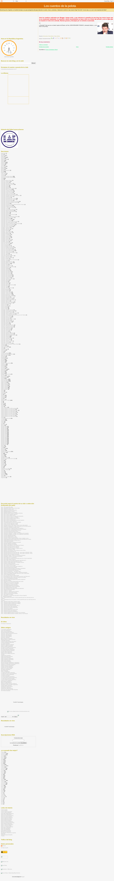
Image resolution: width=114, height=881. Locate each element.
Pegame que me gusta (6, 451)
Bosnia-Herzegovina (5, 170)
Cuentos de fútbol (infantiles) (7, 354)
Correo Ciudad (4, 809)
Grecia (2, 391)
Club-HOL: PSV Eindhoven (6, 287)
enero (2, 755)
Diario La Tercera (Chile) (6, 825)
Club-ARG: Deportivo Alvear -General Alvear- (10, 195)
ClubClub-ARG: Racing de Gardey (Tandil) (10, 344)
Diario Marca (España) (6, 827)
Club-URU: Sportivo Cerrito (6, 341)
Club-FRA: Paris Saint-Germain (7, 284)
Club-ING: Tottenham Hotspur (7, 301)
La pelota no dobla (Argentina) (7, 674)
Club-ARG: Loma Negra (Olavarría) (8, 209)
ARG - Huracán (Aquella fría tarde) (8, 535)
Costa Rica (3, 350)
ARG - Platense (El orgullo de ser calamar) (10, 547)
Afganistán (3, 153)
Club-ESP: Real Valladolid (6, 275)
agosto (2, 764)
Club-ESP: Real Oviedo (6, 273)
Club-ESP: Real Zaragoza (6, 276)
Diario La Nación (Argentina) (7, 824)
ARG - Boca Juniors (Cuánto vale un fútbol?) (10, 518)
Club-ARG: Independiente (6, 205)
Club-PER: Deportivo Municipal (7, 318)
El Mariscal (3, 364)
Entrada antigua (109, 46)
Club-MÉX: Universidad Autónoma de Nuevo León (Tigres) (13, 314)
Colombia (3, 345)
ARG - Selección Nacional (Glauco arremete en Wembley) (13, 568)
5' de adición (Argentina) (6, 629)
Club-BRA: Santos (5, 241)
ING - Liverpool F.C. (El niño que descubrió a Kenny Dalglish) (14, 595)
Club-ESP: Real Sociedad (6, 274)
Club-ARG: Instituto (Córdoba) (7, 206)
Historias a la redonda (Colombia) (8, 664)
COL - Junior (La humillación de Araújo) (9, 578)
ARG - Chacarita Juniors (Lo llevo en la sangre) (11, 522)
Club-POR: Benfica (5, 322)
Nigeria (2, 445)
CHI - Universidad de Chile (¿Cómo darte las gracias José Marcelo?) (15, 576)
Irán (2, 402)
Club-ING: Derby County (6, 291)
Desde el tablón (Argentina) (7, 646)
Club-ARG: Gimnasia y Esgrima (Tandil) (9, 202)
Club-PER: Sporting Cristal (6, 320)
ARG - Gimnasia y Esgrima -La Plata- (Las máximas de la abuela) (15, 533)
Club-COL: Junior (4, 253)
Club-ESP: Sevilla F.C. (5, 277)
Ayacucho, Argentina (9, 56)
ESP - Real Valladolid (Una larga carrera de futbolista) (12, 588)
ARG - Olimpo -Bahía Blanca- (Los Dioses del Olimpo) (12, 545)
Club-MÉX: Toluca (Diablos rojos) (8, 313)
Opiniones (3, 448)
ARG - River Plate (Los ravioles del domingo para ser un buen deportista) (16, 558)
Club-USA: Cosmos (5, 342)
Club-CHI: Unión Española (6, 248)
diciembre (3, 754)
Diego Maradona (4, 355)
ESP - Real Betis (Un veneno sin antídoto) (10, 583)
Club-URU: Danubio (5, 332)
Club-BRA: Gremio (5, 238)
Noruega (3, 446)
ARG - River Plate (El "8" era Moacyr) (9, 557)
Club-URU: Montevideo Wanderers (8, 335)
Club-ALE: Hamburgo (5, 181)
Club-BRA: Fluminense (6, 237)
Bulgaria (3, 172)
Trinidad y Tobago (5, 469)
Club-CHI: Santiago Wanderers (7, 247)
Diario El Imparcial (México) (7, 817)
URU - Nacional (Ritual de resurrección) (9, 609)
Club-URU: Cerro (4, 331)
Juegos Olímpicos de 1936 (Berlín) (8, 411)
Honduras (3, 396)
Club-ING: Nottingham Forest (7, 297)
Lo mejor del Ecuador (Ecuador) (8, 678)
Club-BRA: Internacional (6, 239)
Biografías (3, 168)
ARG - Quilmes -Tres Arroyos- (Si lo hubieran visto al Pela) (13, 550)
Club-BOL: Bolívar (5, 230)
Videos (2, 475)
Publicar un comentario (43, 44)
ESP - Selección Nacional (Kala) (8, 589)
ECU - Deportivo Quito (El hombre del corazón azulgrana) (13, 579)
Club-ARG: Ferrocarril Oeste (7, 200)
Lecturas (3, 420)
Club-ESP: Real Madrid (6, 271)
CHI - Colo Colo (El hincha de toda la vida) (10, 575)
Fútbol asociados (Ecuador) (7, 656)
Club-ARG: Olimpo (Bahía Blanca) (8, 211)
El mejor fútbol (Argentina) (6, 651)
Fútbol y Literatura (5, 386)
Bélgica (2, 167)
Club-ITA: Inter (4, 304)
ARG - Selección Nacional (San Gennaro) (10, 570)
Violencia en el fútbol (5, 476)
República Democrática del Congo (8, 458)
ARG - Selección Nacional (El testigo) (9, 567)
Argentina (3, 162)
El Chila (2, 359)
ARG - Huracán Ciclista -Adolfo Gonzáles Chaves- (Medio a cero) (14, 538)
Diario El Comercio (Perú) (6, 816)
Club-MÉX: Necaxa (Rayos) (7, 311)
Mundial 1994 (4, 440)
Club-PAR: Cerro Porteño (6, 315)
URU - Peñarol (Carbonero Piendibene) (9, 611)
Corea (2, 348)
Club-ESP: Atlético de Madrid (7, 262)
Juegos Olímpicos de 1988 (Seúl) (8, 415)
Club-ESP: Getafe (4, 268)
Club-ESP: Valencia (5, 279)
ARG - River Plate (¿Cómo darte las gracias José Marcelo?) (13, 560)
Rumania (3, 459)
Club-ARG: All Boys (5, 182)
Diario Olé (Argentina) (5, 828)
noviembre (3, 753)
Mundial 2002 (4, 442)
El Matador (3, 365)
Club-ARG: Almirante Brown (7, 183)
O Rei (2, 447)
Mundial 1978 (4, 436)
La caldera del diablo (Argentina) (8, 672)
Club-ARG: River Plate (5, 218)
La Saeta (3, 419)
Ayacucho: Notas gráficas (6, 636)
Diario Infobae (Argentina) (6, 823)
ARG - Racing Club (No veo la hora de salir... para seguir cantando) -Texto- (16, 552)
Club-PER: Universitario (6, 321)
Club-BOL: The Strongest (6, 231)
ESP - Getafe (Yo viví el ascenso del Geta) (10, 582)
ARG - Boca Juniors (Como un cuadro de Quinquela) (12, 516)
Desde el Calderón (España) (7, 645)
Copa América (4, 346)
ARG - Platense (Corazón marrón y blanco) (10, 546)
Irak (2, 401)
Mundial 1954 (4, 430)
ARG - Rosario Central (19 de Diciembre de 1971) (11, 561)
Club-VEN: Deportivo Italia (6, 343)
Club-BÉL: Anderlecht (5, 227)
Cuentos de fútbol (4, 353)
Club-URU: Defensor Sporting (7, 333)
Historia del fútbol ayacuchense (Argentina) (10, 663)
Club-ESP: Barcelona (5, 263)
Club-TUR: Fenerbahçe (6, 329)
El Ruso (2, 366)
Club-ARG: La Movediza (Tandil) (8, 207)
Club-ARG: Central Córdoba (7, 190)
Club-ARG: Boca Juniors (6, 189)
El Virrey (3, 368)
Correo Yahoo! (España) (6, 812)
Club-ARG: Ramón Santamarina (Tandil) (9, 216)
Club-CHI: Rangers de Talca (7, 246)
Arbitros (2, 160)
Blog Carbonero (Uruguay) (6, 638)
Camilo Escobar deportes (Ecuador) (8, 641)
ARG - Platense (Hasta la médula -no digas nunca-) (12, 548)
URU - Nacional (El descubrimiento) (8, 604)
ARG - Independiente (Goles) (7, 541)
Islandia (2, 403)
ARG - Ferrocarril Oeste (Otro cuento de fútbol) (10, 532)
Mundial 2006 (4, 443)
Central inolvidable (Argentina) (7, 642)
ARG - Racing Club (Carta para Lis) (8, 551)
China (2, 179)
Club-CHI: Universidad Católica (7, 249)
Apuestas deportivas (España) (7, 632)
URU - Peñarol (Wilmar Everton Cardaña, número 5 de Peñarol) (14, 613)
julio (2, 763)
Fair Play (3, 375)
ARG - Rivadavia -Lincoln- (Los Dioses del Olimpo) (11, 556)
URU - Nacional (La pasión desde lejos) (9, 607)
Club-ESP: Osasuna (5, 269)
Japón (2, 406)
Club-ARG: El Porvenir (5, 197)
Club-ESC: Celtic (4, 260)
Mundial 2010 (4, 444)
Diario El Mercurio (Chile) (6, 818)
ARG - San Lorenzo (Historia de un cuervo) (10, 564)
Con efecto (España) (5, 643)
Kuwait (2, 417)
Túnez (2, 470)
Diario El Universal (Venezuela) (7, 822)
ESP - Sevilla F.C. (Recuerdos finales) (9, 592)
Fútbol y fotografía (5, 384)
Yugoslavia (3, 477)
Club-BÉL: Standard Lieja (6, 228)
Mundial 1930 (4, 426)
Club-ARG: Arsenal (5, 185)
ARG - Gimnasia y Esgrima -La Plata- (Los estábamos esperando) (15, 534)
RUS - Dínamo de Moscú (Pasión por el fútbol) (10, 602)
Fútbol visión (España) (5, 660)
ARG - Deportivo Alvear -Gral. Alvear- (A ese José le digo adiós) (14, 525)
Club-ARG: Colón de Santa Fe (7, 193)
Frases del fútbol (4, 380)
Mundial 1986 (4, 438)
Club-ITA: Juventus (5, 305)
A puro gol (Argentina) (5, 630)
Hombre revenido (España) (6, 666)
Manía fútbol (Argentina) (6, 681)
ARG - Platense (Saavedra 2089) (8, 549)
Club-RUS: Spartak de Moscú (7, 326)
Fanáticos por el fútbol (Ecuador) (8, 653)
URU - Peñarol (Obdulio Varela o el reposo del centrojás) (13, 612)
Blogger (22, 876)
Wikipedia (3, 833)
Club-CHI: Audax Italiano (6, 242)
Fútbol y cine (3, 382)
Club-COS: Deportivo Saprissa (7, 255)
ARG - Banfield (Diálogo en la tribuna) (9, 512)
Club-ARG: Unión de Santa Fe (7, 225)
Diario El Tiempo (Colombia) (7, 821)
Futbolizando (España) (6, 655)
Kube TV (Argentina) (5, 671)
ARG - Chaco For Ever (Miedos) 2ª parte (9, 524)
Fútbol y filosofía (4, 383)
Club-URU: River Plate (6, 339)
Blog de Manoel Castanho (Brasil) (8, 639)
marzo (2, 758)
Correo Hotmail (4, 810)
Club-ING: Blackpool (5, 289)
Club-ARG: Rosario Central (6, 219)
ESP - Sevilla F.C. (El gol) (6, 590)
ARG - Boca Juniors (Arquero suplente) (9, 514)
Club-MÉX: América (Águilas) (7, 309)
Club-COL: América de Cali (6, 251)
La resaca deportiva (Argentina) (7, 676)
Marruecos (3, 424)
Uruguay (3, 473)
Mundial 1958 (4, 431)
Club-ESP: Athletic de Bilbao (7, 261)
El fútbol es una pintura (6, 363)
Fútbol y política (4, 388)
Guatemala (3, 392)
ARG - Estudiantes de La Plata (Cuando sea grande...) (12, 528)
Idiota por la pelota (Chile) (6, 668)
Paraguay (3, 450)
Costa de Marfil (4, 349)
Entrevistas (3, 370)
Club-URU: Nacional (5, 336)
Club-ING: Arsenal (5, 288)
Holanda (3, 395)
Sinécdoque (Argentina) (6, 687)
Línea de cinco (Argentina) (6, 680)
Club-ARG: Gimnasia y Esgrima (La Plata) (10, 201)
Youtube (2, 835)
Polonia (2, 455)
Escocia (2, 371)
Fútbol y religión (4, 389)
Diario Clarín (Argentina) (6, 814)
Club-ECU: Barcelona (5, 256)
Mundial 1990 (4, 439)
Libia (2, 423)
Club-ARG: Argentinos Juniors (7, 184)
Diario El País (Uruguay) (6, 820)
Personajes (3, 452)
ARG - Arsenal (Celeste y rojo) (7, 509)
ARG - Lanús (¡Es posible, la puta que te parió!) (11, 542)
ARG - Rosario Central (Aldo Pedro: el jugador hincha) (12, 562)
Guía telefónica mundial (6, 830)
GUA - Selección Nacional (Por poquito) (9, 593)
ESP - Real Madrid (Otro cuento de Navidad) (10, 586)
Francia (2, 378)
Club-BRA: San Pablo (5, 240)
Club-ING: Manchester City (6, 294)
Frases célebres (57, 36)
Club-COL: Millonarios (5, 254)
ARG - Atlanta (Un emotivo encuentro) (9, 510)
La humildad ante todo (5, 418)
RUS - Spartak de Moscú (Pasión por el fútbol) (10, 603)
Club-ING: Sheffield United (6, 298)
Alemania (3, 155)
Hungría (2, 397)
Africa (2, 154)
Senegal (3, 461)
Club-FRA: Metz (4, 281)
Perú (2, 453)
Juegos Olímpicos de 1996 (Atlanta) (8, 416)
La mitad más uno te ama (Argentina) (9, 673)
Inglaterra (3, 399)
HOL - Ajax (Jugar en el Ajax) (7, 594)
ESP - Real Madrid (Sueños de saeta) (9, 587)
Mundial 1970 (4, 434)
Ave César (3, 166)
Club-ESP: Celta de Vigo (6, 265)
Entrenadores (45, 36)
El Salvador (3, 367)
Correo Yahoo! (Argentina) (6, 811)
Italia (2, 404)
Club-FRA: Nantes (5, 283)
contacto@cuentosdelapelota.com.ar (8, 69)
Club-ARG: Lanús (4, 208)
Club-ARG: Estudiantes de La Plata (8, 198)
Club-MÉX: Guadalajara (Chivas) (8, 310)
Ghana (2, 390)
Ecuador (3, 357)
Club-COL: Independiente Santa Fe (8, 252)
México (2, 425)
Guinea (2, 393)
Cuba (2, 352)
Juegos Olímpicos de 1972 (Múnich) (8, 414)
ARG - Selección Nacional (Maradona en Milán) (11, 569)
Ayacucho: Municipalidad (6, 635)
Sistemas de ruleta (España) (7, 688)
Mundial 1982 (4, 437)
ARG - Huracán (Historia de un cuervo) (9, 537)
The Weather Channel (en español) (8, 832)
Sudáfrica (3, 464)
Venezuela (3, 474)
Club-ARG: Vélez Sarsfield (6, 226)
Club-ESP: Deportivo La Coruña (8, 266)
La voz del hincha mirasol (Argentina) (9, 677)
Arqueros (3, 163)
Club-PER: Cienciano (5, 317)
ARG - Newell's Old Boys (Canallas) (8, 543)
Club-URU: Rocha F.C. (6, 340)
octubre (2, 752)
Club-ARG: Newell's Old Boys (7, 210)
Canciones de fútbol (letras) (7, 176)
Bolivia (2, 169)
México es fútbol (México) (6, 682)
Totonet (4, 845)
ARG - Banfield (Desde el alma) (7, 511)
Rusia (2, 460)
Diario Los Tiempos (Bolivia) (7, 826)
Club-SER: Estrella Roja (6, 328)
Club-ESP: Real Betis (5, 270)
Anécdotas (3, 157)
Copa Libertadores (5, 347)
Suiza (2, 466)
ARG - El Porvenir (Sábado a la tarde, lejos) (10, 527)
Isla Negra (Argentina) (5, 669)
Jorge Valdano (4, 407)
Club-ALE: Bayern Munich (6, 180)
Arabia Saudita (4, 159)
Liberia (2, 422)
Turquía (2, 471)
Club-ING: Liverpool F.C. (6, 293)
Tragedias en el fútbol (5, 468)
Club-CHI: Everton (5, 244)
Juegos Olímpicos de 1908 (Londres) (9, 408)
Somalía (2, 463)
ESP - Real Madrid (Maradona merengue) (10, 585)
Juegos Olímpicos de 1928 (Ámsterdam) (9, 410)
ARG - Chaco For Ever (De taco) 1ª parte (9, 523)
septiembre (3, 765)
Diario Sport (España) (5, 829)
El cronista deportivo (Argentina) (8, 649)
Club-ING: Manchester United (7, 295)
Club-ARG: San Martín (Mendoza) (8, 222)
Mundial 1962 (4, 432)
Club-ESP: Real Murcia (6, 272)
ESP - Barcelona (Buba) (6, 580)
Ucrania (2, 472)
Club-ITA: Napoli (4, 307)
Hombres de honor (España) (7, 667)
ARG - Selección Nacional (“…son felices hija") (11, 571)
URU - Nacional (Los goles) (7, 608)
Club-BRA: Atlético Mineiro (6, 232)
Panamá (3, 449)
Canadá (2, 175)
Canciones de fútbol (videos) (7, 177)
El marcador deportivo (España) (7, 650)
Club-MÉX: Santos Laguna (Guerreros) (9, 312)
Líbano (2, 421)
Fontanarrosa (4, 377)
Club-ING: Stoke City (5, 300)
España (2, 373)
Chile (2, 178)
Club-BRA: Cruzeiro (5, 235)
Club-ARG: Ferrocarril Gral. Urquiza (8, 199)
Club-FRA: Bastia (4, 280)
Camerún (3, 174)
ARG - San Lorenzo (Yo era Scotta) (8, 565)
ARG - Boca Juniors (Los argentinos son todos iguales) (12, 520)
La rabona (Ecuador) (5, 675)
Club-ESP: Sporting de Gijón (7, 278)
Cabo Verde (3, 173)
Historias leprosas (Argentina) (7, 665)
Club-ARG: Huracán (5, 203)
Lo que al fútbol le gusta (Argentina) (8, 679)
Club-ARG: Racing (5, 215)
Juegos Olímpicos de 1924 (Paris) (8, 409)
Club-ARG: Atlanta (5, 186)
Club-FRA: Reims (4, 285)
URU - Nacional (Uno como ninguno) (9, 610)
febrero (2, 757)
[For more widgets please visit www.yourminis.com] (18, 711)
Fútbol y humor (4, 385)
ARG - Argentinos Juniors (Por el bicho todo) (10, 508)
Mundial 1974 (4, 435)
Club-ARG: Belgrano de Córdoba (8, 188)
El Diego (3, 360)
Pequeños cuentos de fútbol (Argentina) (9, 684)
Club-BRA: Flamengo (5, 236)
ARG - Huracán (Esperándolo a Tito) (8, 536)
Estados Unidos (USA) (5, 374)
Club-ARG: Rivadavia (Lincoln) (7, 217)
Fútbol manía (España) (6, 657)
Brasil (2, 171)
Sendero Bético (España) (6, 685)
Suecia (2, 465)
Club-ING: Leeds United (6, 292)
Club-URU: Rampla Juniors (7, 338)
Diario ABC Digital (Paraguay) (7, 813)
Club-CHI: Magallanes (5, 245)
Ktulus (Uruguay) (4, 670)
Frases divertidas (4, 381)
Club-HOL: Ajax (4, 286)
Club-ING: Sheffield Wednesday (7, 299)
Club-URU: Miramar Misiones (7, 334)
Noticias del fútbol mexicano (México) (9, 683)
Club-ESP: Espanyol (5, 267)
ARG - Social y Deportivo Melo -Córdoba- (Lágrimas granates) (14, 572)
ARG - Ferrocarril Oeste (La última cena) (9, 531)
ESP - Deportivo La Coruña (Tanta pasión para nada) (12, 581)
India (2, 398)
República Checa (4, 457)
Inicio (77, 46)
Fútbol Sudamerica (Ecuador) (7, 659)
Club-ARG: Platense (5, 212)
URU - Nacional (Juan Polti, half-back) (9, 606)
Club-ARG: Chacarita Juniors (7, 191)
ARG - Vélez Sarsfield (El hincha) (8, 574)
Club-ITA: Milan (4, 306)
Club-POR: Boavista (5, 323)
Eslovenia (3, 372)
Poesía (2, 454)
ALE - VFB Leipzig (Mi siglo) (7, 507)
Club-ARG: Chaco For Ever (6, 192)
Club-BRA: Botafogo (5, 233)
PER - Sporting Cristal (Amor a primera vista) (10, 601)
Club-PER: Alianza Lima (6, 316)
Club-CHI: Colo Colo (5, 243)
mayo (2, 760)
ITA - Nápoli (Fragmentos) (6, 596)
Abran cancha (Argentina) (6, 631)
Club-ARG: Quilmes (5, 213)
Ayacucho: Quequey (5, 637)
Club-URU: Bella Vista (5, 330)
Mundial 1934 (4, 427)
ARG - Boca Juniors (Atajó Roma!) (8, 515)
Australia (3, 164)
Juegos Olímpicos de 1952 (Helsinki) (9, 412)
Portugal (3, 456)
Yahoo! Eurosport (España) (6, 834)
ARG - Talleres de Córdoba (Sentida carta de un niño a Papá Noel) (15, 573)
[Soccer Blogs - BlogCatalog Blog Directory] (10, 873)
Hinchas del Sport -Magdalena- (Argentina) (10, 662)
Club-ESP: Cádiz (4, 264)
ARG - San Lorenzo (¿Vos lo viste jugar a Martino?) (11, 566)
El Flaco (2, 362)
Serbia (2, 462)
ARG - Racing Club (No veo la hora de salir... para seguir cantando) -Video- (17, 553)
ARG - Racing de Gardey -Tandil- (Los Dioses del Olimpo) (13, 555)
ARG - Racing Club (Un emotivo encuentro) (10, 554)
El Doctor (3, 361)
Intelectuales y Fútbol (5, 400)
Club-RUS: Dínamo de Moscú (7, 325)
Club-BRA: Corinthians (6, 234)
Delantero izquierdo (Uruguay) (7, 644)
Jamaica (3, 405)
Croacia (2, 351)
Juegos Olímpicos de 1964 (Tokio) (8, 413)
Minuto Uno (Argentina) (6, 831)
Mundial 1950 (4, 429)
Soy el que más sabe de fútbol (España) (9, 689)
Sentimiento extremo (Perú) (7, 686)
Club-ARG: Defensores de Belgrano (8, 194)
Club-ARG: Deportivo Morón (7, 196)
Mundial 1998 (4, 441)
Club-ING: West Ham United (7, 302)
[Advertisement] (67, 15)
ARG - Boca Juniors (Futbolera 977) (8, 519)
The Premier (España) (5, 690)
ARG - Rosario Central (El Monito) (8, 563)
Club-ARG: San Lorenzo (6, 220)
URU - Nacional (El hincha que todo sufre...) (10, 605)
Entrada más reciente (44, 46)
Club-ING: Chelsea (5, 290)
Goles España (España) (6, 661)
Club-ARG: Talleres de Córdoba (7, 224)
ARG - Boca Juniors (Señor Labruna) (9, 521)
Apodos (2, 158)
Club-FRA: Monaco (5, 282)
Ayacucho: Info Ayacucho (6, 634)
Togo (2, 467)
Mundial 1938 (4, 428)
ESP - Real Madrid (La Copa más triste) (9, 584)
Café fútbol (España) (5, 640)
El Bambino (3, 358)
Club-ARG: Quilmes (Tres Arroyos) (8, 214)
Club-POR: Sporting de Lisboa (7, 324)
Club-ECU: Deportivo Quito (6, 257)
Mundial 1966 (4, 433)
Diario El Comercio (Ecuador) (7, 815)
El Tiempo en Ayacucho (6, 623)
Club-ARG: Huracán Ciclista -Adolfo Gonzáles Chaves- (12, 204)
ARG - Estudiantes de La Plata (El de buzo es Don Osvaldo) (13, 529)
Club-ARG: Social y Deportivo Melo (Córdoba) (10, 223)
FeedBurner (20, 745)
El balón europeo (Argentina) (7, 648)
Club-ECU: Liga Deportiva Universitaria (9, 259)
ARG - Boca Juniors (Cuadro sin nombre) (9, 517)
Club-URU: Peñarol (5, 337)
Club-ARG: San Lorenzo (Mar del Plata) (9, 221)
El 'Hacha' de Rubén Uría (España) (8, 647)
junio (2, 762)
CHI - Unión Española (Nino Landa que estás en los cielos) (13, 577)
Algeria (2, 156)
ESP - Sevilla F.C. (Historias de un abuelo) (10, 591)
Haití (2, 394)
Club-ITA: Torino (4, 308)
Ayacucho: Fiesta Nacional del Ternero (9, 633)
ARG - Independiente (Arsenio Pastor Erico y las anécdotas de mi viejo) (16, 539)
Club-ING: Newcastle (5, 296)
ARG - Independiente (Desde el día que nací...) (11, 540)
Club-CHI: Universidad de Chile (7, 250)
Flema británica (51, 36)
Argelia (2, 161)
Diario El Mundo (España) (6, 819)
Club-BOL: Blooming (5, 229)
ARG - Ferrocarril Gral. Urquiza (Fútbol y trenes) (11, 530)
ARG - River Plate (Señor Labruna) (8, 559)
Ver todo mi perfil (4, 847)
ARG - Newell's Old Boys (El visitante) (9, 544)
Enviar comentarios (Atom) (52, 49)
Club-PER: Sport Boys (5, 319)
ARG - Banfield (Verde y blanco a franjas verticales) (12, 513)
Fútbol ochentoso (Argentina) (7, 658)
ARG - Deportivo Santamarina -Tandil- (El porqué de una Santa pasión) (16, 526)
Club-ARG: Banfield (5, 187)
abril (2, 759)
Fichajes (3, 654)
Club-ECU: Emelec (5, 258)
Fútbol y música (4, 387)
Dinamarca (3, 356)
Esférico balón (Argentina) (6, 652)
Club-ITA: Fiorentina (5, 303)
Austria (2, 165)
